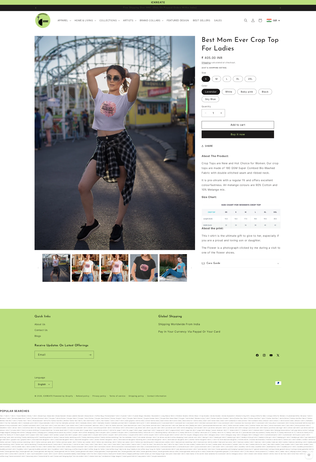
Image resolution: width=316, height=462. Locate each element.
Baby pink (247, 91)
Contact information (156, 396)
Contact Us (41, 330)
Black (265, 91)
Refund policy (82, 396)
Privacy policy (99, 396)
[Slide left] (38, 267)
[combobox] (273, 20)
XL (237, 78)
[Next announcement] (280, 8)
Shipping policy (136, 396)
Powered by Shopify (63, 396)
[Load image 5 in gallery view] (173, 268)
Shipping (206, 62)
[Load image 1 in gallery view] (56, 268)
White (228, 91)
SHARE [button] (209, 145)
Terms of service (117, 396)
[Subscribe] (90, 355)
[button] (64, 20)
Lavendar (211, 91)
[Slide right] (191, 267)
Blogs (38, 336)
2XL (250, 78)
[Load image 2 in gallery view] (85, 268)
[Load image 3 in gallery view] (115, 268)
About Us (40, 324)
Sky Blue (210, 99)
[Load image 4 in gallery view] (144, 268)
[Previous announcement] (35, 8)
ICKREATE (48, 396)
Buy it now (238, 134)
